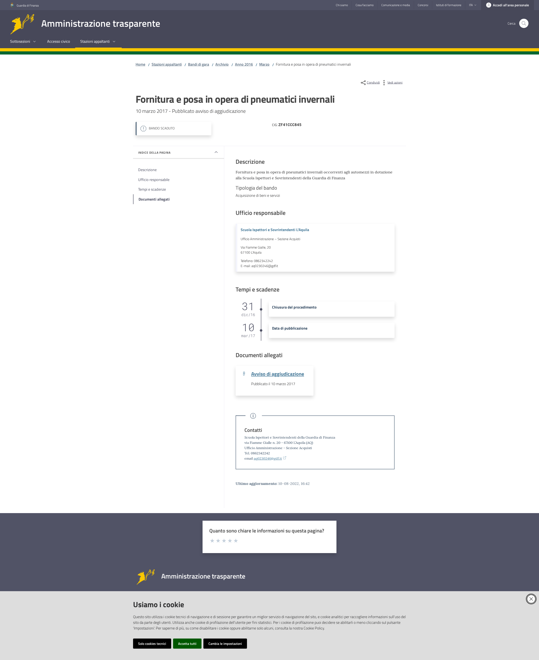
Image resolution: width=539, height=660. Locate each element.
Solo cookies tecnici (152, 643)
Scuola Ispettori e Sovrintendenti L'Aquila (275, 230)
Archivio (222, 64)
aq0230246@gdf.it (268, 458)
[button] (524, 23)
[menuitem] (23, 41)
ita (471, 5)
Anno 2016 (244, 64)
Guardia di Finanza (28, 5)
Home (140, 64)
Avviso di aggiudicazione (277, 374)
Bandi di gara (198, 64)
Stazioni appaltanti (167, 64)
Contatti (253, 430)
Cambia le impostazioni (225, 643)
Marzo (264, 64)
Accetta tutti (187, 643)
